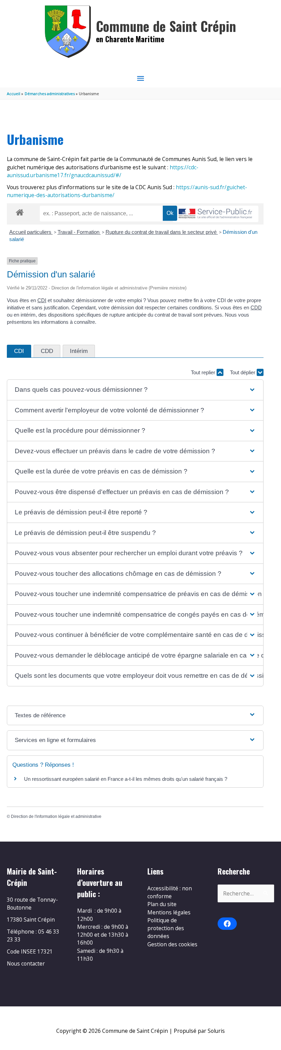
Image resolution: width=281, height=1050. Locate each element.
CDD (256, 307)
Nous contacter (26, 963)
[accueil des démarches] (19, 211)
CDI (41, 300)
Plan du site (161, 904)
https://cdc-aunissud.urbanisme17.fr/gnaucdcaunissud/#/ (102, 171)
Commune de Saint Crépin (166, 26)
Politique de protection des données (165, 928)
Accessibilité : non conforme (169, 892)
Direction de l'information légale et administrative (56, 816)
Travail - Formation (79, 232)
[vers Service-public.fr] (215, 214)
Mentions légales (169, 912)
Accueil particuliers (31, 232)
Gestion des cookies (172, 944)
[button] (135, 390)
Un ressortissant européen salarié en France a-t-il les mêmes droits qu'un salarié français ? (125, 779)
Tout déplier (243, 372)
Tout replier (204, 372)
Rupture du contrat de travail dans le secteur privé (162, 232)
